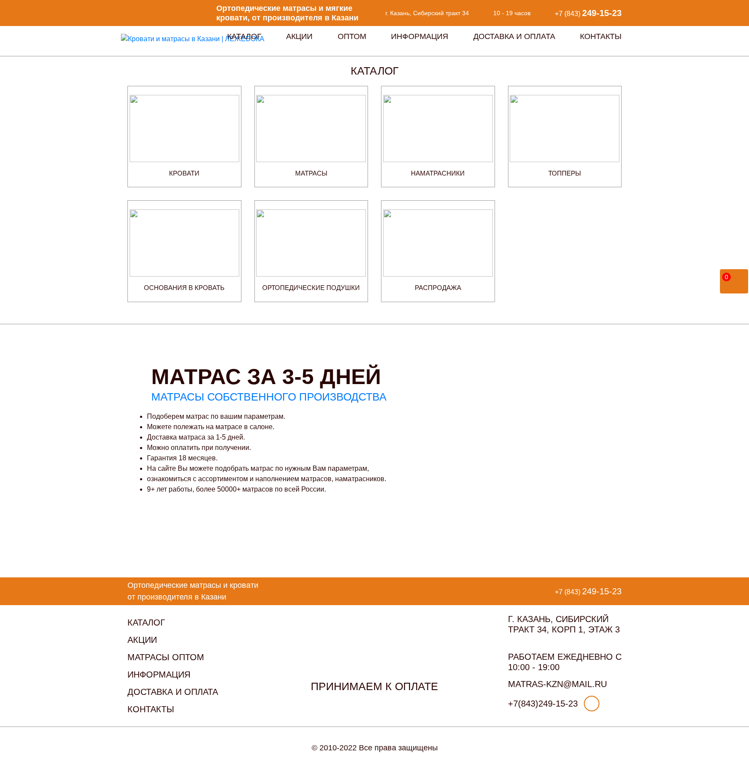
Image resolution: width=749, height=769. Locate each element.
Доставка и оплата (514, 36)
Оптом (352, 36)
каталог (146, 622)
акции (142, 640)
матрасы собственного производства (269, 397)
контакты (150, 709)
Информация (419, 36)
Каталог (244, 36)
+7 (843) (588, 13)
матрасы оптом (165, 657)
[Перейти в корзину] (735, 279)
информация (158, 674)
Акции (299, 36)
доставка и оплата (172, 692)
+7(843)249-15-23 (543, 703)
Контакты (601, 36)
